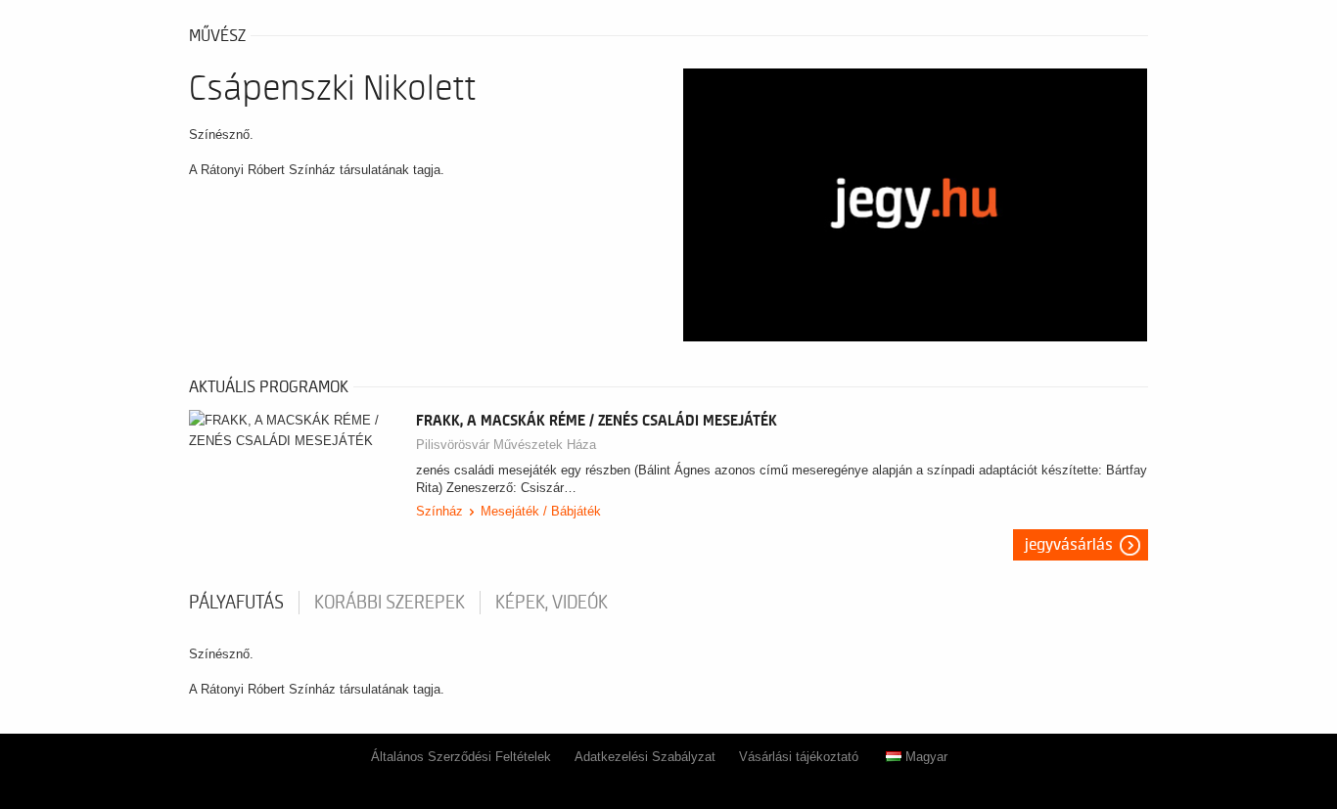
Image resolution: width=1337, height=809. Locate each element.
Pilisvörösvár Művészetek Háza (506, 444)
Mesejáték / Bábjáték (541, 511)
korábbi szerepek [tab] (389, 602)
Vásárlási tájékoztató (798, 756)
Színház (439, 511)
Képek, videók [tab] (551, 602)
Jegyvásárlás (1069, 545)
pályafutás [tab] (236, 602)
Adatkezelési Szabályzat (645, 756)
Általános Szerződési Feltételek (461, 756)
